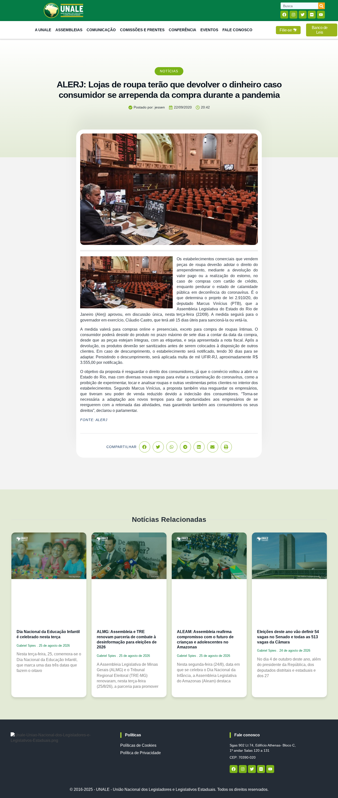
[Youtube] (321, 15)
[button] (144, 446)
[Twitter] (303, 15)
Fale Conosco (237, 30)
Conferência (182, 30)
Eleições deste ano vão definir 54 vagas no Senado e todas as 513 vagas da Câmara (288, 637)
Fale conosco (247, 735)
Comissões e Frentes (142, 30)
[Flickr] (312, 15)
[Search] (321, 5)
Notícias (169, 71)
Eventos (209, 30)
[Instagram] (293, 15)
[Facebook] (284, 15)
